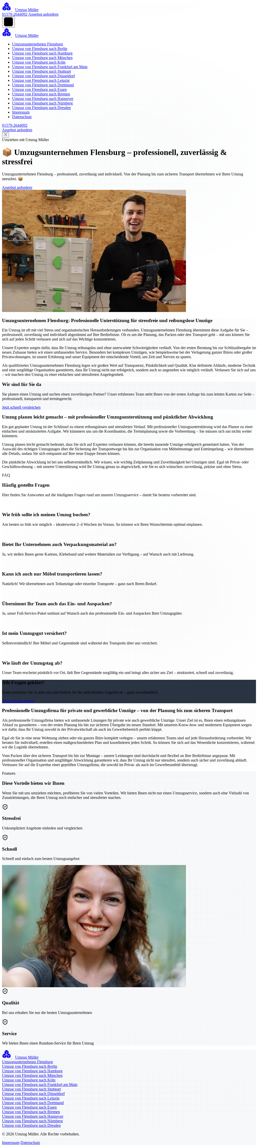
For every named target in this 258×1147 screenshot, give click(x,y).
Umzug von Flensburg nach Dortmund (43, 85)
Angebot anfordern (43, 14)
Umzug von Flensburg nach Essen (39, 89)
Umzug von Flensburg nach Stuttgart (41, 71)
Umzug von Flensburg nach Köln (39, 62)
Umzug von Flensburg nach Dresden (41, 108)
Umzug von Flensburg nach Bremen (41, 94)
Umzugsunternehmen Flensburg (37, 44)
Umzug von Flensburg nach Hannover (42, 98)
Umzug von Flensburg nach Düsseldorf (43, 76)
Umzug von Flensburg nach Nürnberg (42, 103)
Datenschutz (22, 117)
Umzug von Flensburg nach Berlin (39, 48)
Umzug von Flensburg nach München (42, 58)
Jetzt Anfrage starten (18, 701)
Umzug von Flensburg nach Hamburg (42, 53)
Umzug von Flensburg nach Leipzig (41, 80)
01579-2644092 (14, 14)
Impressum (20, 112)
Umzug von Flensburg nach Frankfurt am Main (49, 67)
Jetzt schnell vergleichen (21, 407)
